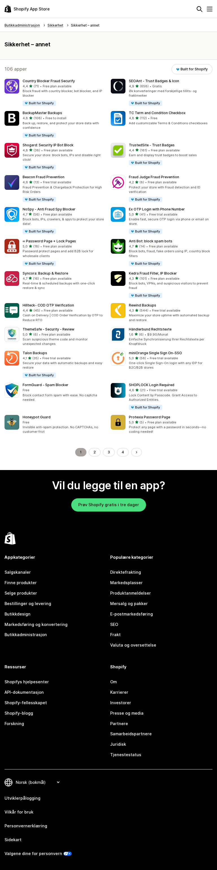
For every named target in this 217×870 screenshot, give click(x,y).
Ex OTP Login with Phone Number (157, 209)
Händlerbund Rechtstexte (150, 329)
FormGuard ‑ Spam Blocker (45, 385)
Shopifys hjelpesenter (27, 681)
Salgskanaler (18, 572)
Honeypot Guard (37, 417)
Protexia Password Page (149, 417)
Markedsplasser (126, 582)
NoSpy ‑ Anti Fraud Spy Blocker (49, 209)
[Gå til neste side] (136, 452)
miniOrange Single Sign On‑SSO (155, 353)
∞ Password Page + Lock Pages (49, 241)
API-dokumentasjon (24, 692)
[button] (55, 92)
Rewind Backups (142, 305)
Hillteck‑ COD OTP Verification (48, 305)
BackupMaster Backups (42, 113)
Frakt (115, 634)
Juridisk (118, 744)
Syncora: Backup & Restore (45, 273)
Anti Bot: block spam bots (150, 241)
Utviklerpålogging (22, 798)
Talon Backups (35, 353)
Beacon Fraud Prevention (43, 177)
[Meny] (209, 9)
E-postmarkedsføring (131, 614)
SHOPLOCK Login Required (151, 385)
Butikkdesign (18, 614)
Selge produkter (21, 593)
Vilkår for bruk (19, 812)
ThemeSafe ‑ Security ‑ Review (48, 329)
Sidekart (13, 839)
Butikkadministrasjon (26, 634)
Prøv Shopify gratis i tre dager (108, 504)
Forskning (14, 723)
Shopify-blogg (19, 713)
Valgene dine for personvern (33, 853)
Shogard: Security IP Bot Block (48, 145)
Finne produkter (21, 582)
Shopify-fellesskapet (26, 702)
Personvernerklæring (26, 825)
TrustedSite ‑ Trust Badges (152, 145)
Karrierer (119, 692)
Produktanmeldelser (130, 593)
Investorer (120, 702)
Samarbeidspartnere (131, 733)
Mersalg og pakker (129, 603)
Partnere (119, 723)
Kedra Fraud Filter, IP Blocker (153, 273)
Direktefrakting (125, 572)
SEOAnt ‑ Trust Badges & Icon (154, 81)
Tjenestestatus (125, 754)
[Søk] (199, 9)
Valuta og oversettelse (133, 645)
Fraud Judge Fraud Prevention (154, 177)
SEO (114, 624)
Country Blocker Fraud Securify (49, 81)
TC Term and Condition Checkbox (157, 113)
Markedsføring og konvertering (36, 624)
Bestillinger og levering (28, 603)
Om (113, 681)
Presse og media (127, 713)
